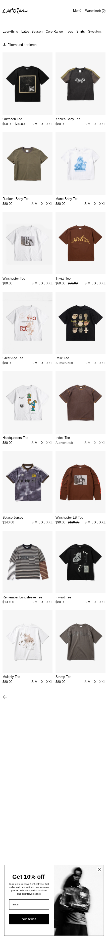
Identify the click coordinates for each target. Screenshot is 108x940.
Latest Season (31, 31)
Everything (10, 31)
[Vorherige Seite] (5, 697)
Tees (69, 31)
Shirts (80, 31)
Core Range (54, 31)
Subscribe (29, 919)
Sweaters (95, 31)
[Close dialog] (99, 869)
